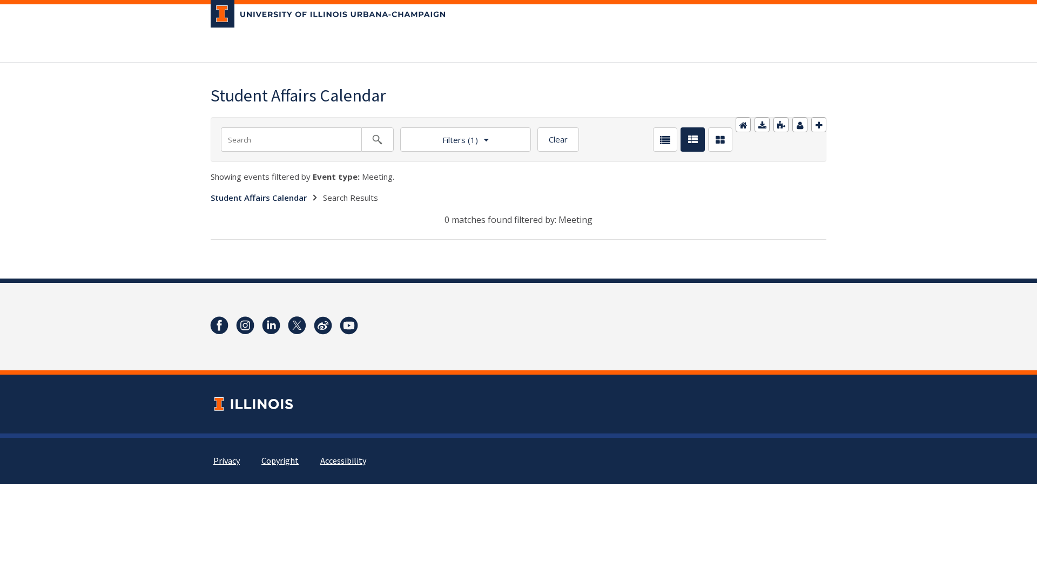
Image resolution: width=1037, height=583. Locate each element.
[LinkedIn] (271, 325)
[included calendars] (781, 124)
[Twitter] (297, 325)
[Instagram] (245, 325)
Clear (558, 139)
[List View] (665, 139)
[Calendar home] (743, 124)
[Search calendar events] (377, 139)
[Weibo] (323, 325)
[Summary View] (693, 139)
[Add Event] (818, 124)
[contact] (799, 124)
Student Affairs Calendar (259, 197)
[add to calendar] (762, 124)
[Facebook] (219, 325)
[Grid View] (720, 139)
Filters (439, 136)
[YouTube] (349, 325)
